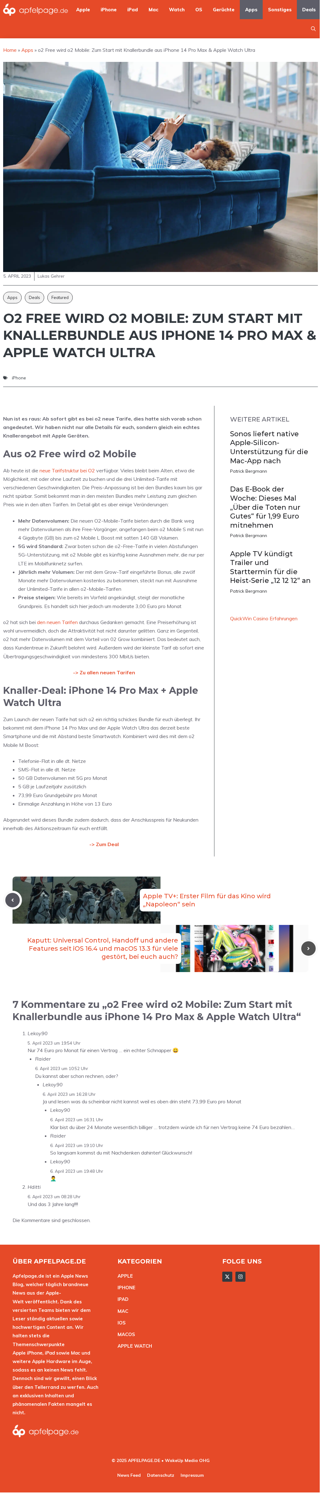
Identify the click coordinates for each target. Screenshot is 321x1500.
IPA (121, 1299)
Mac (153, 10)
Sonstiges (280, 10)
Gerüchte (223, 10)
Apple (83, 10)
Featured (60, 297)
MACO (125, 1334)
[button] (313, 28)
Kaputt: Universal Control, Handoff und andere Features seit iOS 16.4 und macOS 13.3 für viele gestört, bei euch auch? (102, 948)
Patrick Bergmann (248, 471)
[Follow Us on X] (227, 1277)
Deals (309, 10)
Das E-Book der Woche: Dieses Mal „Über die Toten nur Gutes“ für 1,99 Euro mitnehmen (265, 507)
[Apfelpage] (35, 9)
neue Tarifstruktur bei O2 (67, 470)
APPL (124, 1276)
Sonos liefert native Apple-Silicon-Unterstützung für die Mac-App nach (269, 447)
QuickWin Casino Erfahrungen (263, 618)
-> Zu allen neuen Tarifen (104, 672)
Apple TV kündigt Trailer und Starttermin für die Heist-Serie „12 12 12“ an (270, 567)
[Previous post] (12, 900)
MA (121, 1311)
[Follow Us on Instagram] (240, 1277)
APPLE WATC (133, 1346)
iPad (132, 10)
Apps (251, 10)
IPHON (125, 1288)
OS (198, 10)
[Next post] (308, 948)
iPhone (109, 10)
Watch (177, 10)
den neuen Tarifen (57, 622)
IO (120, 1323)
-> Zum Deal (104, 844)
